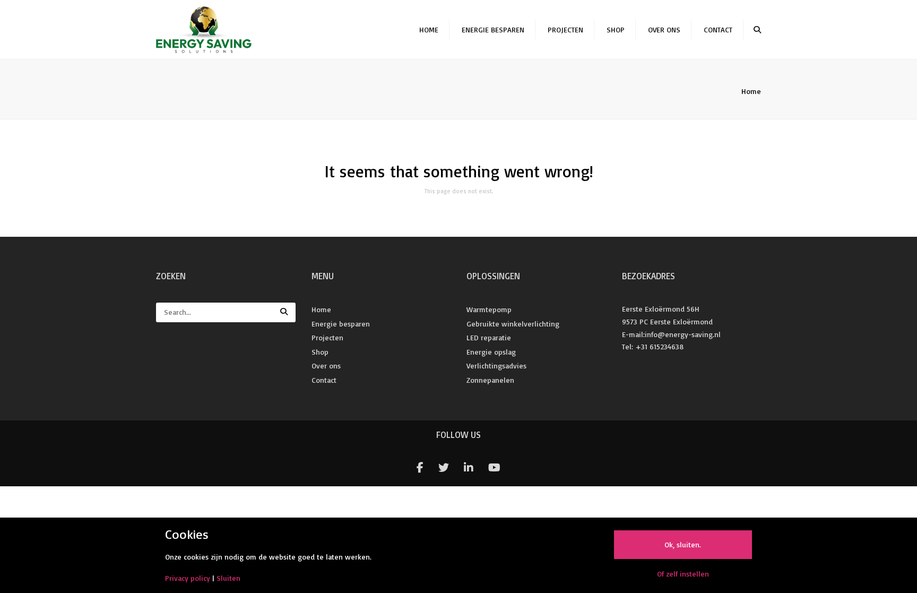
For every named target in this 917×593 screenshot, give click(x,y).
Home (428, 29)
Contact (718, 29)
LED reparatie (488, 337)
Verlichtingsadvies (496, 365)
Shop (616, 29)
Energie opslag (491, 351)
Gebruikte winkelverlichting (512, 323)
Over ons (664, 29)
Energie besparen (493, 29)
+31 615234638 (659, 346)
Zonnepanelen (490, 379)
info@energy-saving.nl (683, 334)
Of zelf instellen (683, 573)
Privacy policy (187, 577)
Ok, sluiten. (682, 544)
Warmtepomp (489, 309)
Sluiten (228, 577)
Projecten (565, 29)
